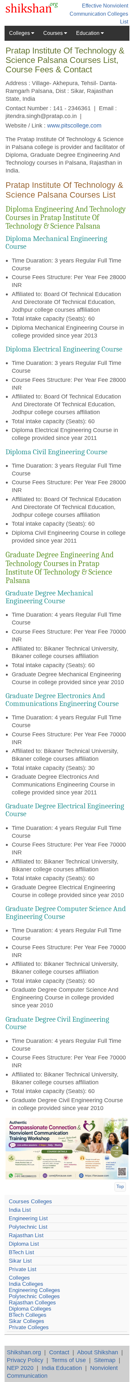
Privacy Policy (25, 1360)
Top (120, 1186)
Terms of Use (68, 1360)
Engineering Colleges (34, 1290)
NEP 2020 (20, 1367)
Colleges (20, 33)
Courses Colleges (30, 1201)
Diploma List (24, 1244)
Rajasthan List (26, 1235)
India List (20, 1210)
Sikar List (20, 1261)
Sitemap (104, 1360)
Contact (59, 1352)
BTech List (21, 1252)
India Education (62, 1367)
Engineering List (28, 1218)
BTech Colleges (28, 1315)
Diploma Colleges (30, 1309)
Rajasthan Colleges (32, 1302)
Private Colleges (29, 1327)
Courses (53, 33)
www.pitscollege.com (74, 125)
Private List (22, 1269)
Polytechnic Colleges (34, 1296)
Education (88, 33)
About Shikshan (97, 1352)
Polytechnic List (28, 1227)
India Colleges (26, 1284)
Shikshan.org (24, 1352)
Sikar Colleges (26, 1321)
